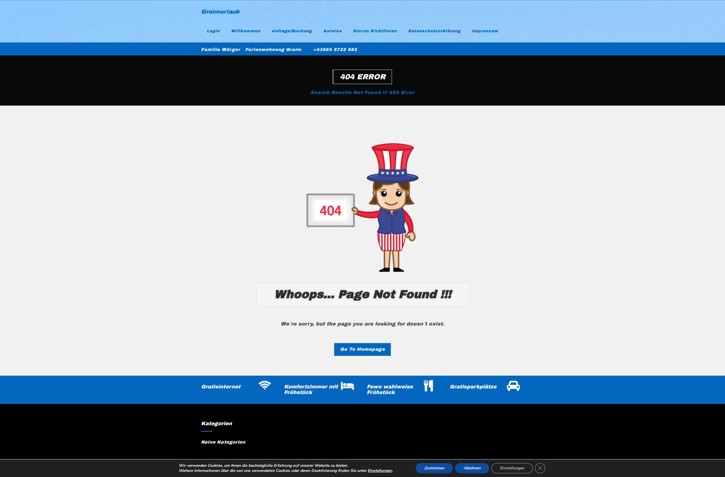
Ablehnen (472, 468)
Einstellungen (380, 470)
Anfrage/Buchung (292, 31)
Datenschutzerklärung (434, 31)
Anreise (332, 31)
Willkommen (245, 31)
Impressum (485, 31)
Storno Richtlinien (375, 31)
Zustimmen (434, 468)
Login (213, 31)
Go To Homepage (362, 349)
